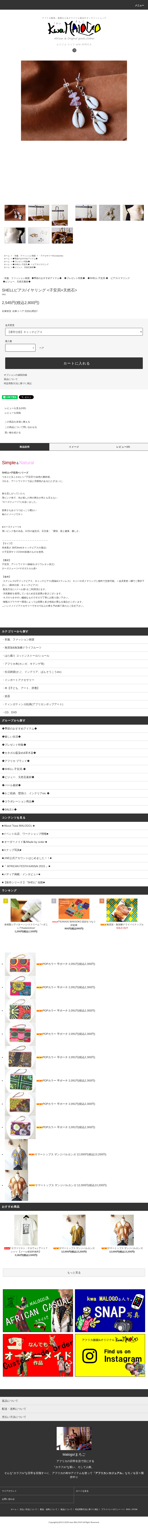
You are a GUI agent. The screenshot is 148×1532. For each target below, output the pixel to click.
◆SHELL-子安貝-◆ (21, 264)
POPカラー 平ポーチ (56, 963)
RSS (128, 1509)
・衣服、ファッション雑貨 (24, 256)
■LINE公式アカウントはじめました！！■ (26, 858)
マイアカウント (9, 1491)
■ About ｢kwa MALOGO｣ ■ (18, 825)
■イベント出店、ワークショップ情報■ (25, 833)
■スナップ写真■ (11, 849)
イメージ (74, 447)
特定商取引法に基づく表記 (18, 383)
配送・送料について (48, 1509)
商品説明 (25, 447)
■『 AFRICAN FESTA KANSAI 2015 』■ (26, 866)
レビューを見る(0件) (15, 408)
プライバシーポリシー (111, 1509)
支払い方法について (28, 1509)
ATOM (134, 1509)
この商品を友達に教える (17, 421)
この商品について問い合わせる (21, 427)
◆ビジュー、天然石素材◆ (24, 267)
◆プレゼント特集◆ (21, 261)
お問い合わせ (8, 1499)
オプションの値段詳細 (15, 375)
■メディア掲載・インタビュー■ (21, 874)
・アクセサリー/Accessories (51, 256)
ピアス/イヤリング (41, 264)
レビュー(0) (123, 447)
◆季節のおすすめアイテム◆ (25, 259)
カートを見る (82, 1491)
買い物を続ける (13, 432)
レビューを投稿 (13, 413)
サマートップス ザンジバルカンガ (56, 1154)
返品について (11, 379)
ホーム (7, 256)
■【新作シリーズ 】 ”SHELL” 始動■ (23, 882)
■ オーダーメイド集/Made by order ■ (24, 841)
